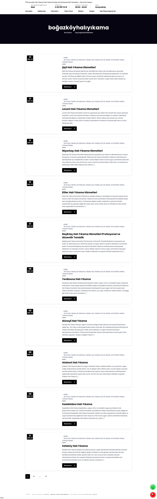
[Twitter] (113, 86)
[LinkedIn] (120, 86)
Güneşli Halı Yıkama (74, 321)
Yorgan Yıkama (67, 62)
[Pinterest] (117, 86)
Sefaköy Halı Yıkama (75, 446)
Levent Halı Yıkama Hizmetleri (80, 109)
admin (66, 58)
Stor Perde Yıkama (117, 60)
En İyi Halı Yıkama (70, 60)
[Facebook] (109, 86)
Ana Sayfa (68, 32)
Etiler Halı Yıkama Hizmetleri (79, 192)
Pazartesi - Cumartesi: (81, 5)
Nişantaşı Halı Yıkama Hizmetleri (82, 150)
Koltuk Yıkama (105, 60)
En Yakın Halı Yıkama (84, 60)
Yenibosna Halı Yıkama (76, 279)
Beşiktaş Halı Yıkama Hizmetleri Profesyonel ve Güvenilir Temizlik (91, 235)
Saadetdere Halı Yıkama (77, 404)
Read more (68, 87)
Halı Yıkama (95, 60)
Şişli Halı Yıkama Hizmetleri (79, 67)
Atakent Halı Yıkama (75, 362)
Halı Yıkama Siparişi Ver (108, 11)
